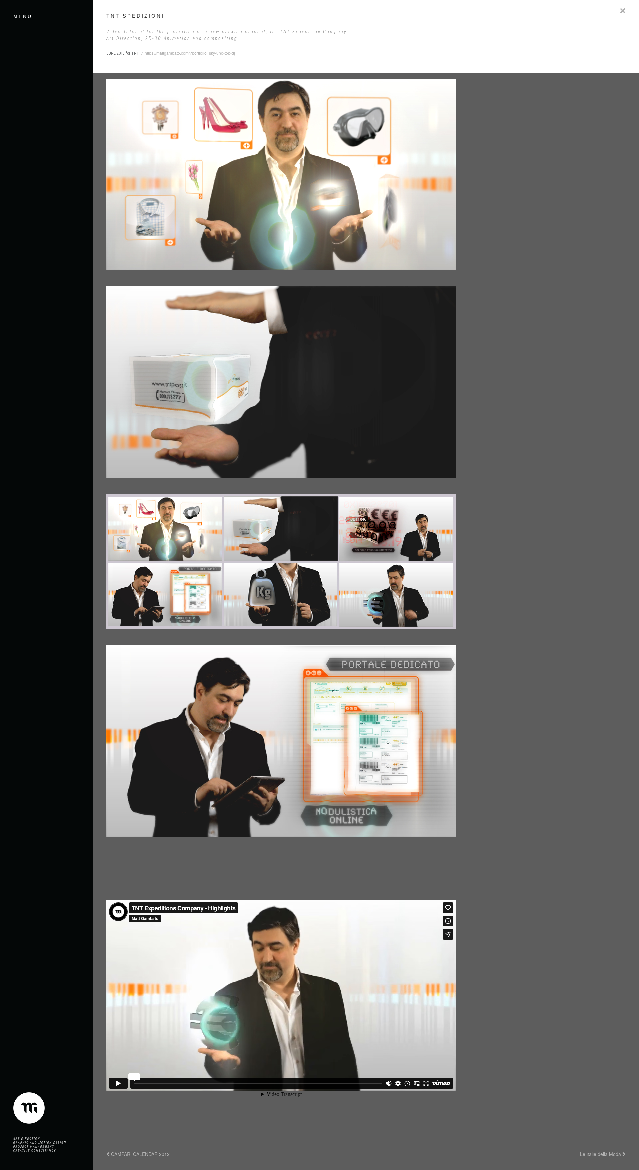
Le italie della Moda (601, 1154)
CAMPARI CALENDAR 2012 (140, 1154)
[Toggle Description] (622, 10)
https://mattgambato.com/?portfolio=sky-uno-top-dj (190, 53)
